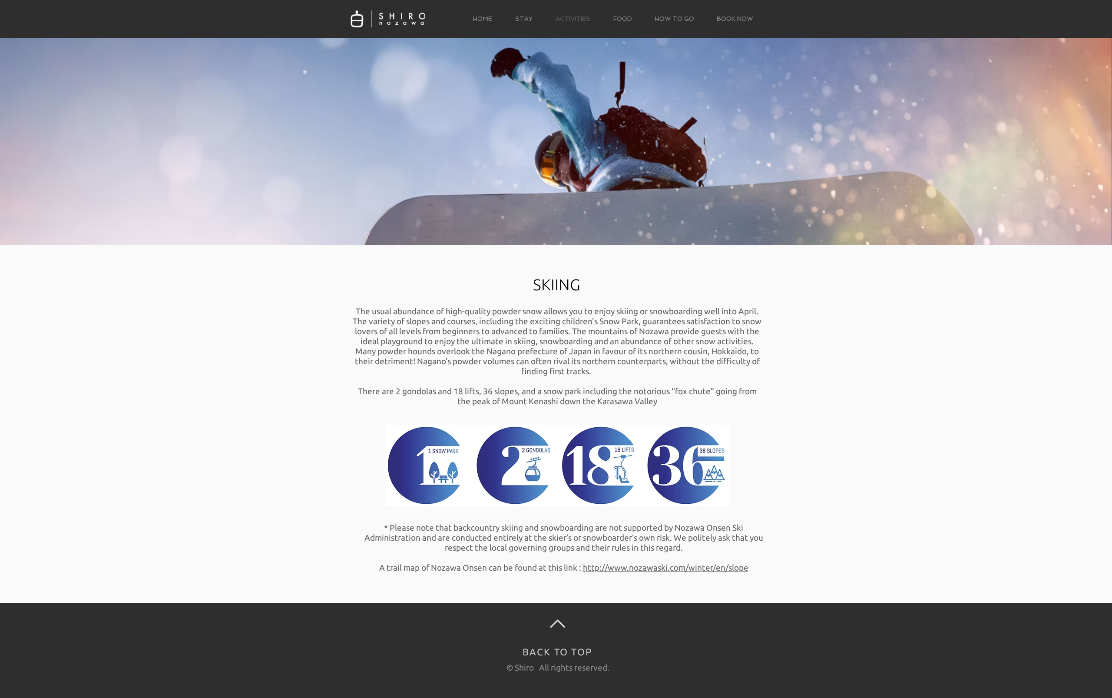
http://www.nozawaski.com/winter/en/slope (665, 567)
